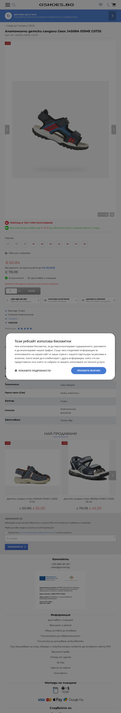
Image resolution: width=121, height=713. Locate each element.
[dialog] (60, 356)
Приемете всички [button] (88, 370)
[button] (33, 370)
